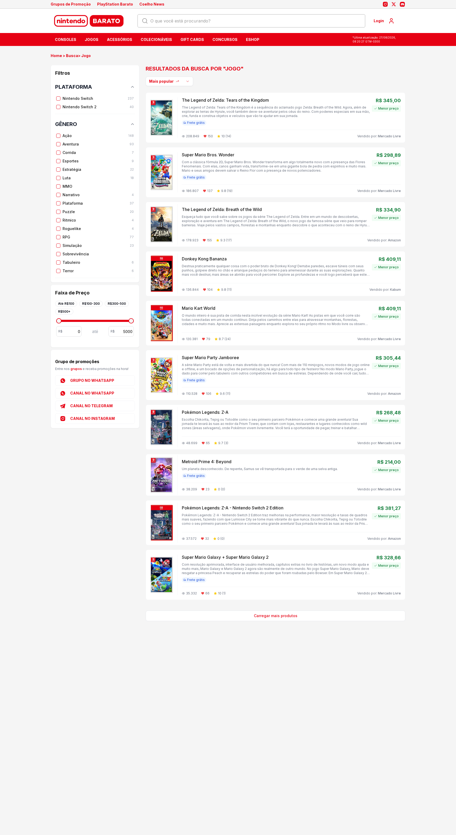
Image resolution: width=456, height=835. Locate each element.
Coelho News (151, 4)
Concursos (225, 39)
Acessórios (119, 39)
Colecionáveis (156, 39)
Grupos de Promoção (71, 4)
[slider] (58, 320)
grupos (76, 369)
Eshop (252, 39)
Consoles (65, 39)
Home (56, 55)
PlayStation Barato (115, 4)
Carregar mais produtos (275, 615)
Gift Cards (192, 39)
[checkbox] (58, 98)
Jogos (91, 39)
